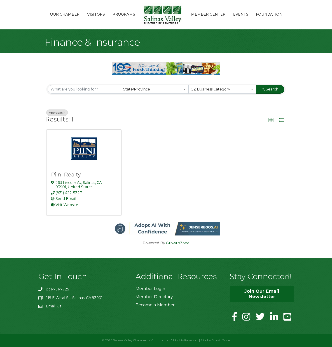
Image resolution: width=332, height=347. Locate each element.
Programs (123, 14)
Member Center (208, 14)
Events (240, 14)
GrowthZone (177, 243)
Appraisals (56, 112)
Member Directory (154, 296)
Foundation (269, 14)
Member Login (150, 288)
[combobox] (155, 89)
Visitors (96, 14)
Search (272, 89)
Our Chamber (64, 14)
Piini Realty (66, 174)
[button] (271, 120)
